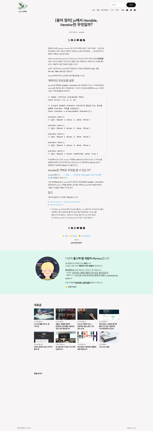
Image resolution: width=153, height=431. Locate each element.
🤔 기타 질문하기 (85, 236)
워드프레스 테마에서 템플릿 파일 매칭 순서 (86, 348)
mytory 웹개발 (22, 11)
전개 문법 (75, 175)
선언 (87, 175)
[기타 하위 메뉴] (119, 10)
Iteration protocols (56, 204)
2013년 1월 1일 (102, 344)
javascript (81, 32)
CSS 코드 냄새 (104, 347)
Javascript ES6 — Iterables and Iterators (65, 202)
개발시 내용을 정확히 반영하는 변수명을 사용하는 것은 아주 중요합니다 (65, 326)
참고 (65, 178)
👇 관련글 (73, 236)
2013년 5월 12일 (81, 344)
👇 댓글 (65, 236)
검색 (131, 5)
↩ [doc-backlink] (93, 218)
